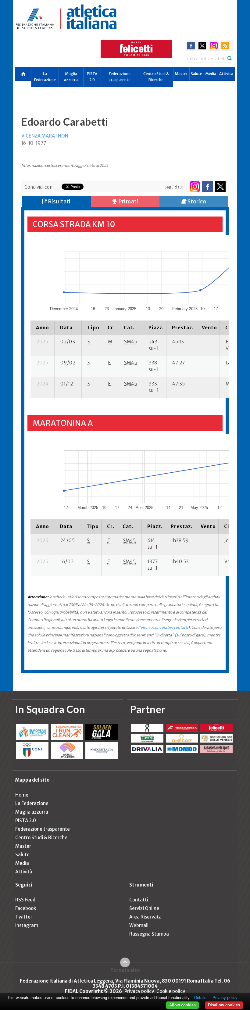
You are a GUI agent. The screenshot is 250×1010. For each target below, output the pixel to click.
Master (181, 73)
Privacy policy (139, 991)
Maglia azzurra (71, 76)
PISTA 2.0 (92, 76)
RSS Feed (25, 900)
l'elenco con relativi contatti (163, 627)
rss (225, 45)
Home (21, 795)
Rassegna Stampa (149, 934)
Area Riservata (145, 917)
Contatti (138, 900)
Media (210, 73)
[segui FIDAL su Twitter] (220, 186)
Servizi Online (144, 908)
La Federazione (45, 76)
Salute (196, 73)
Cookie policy (170, 991)
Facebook (25, 908)
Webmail (138, 925)
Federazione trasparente (119, 76)
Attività (226, 73)
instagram (214, 45)
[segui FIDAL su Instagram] (194, 186)
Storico (196, 201)
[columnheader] (42, 328)
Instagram (26, 925)
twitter (202, 45)
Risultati (58, 201)
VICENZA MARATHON (44, 136)
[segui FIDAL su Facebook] (207, 186)
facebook (191, 45)
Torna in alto (125, 970)
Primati (127, 201)
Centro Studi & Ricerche (156, 76)
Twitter (23, 917)
